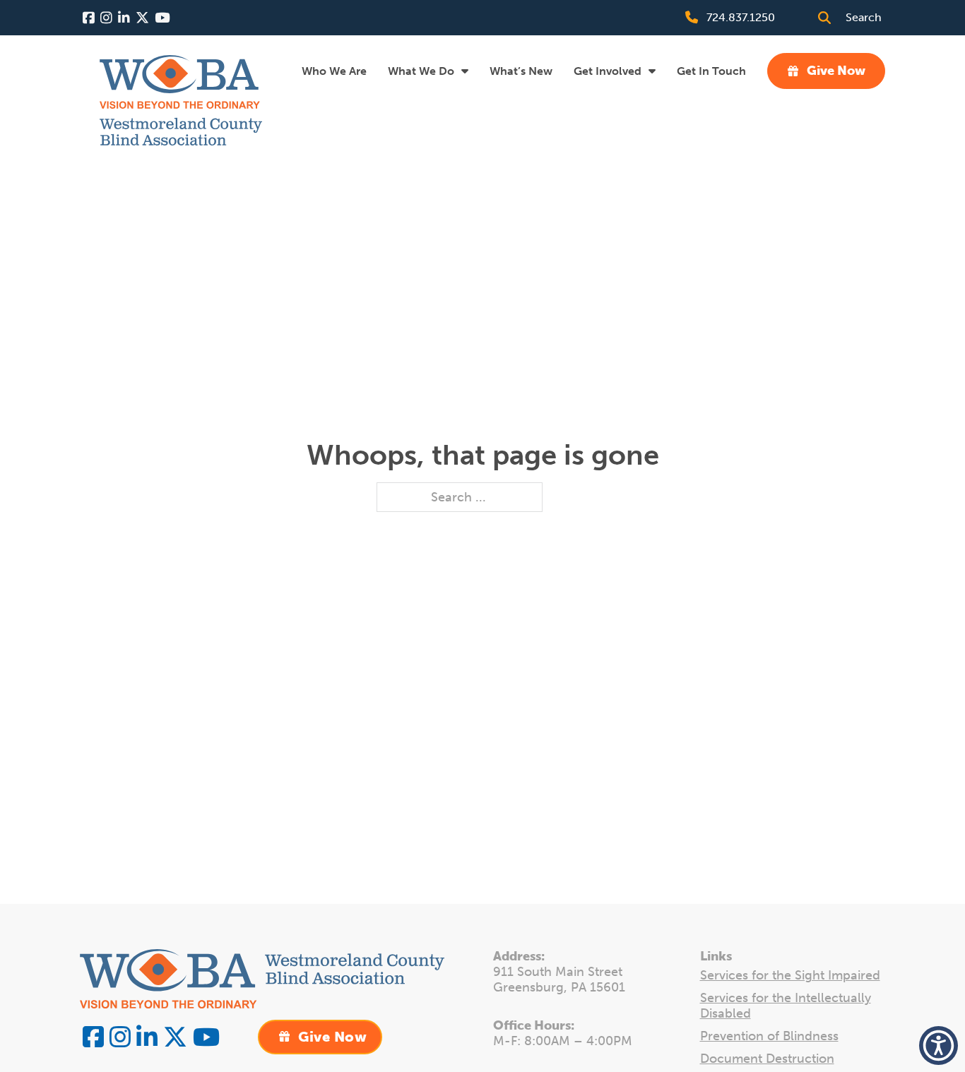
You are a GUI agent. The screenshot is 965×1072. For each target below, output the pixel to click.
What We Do (421, 71)
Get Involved (607, 71)
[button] (938, 1045)
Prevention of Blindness (769, 1036)
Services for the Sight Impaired (790, 975)
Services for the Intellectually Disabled (785, 1006)
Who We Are (334, 71)
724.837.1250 (740, 17)
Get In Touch (711, 71)
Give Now (836, 70)
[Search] (824, 17)
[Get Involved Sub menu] (652, 70)
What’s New (521, 71)
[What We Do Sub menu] (464, 70)
